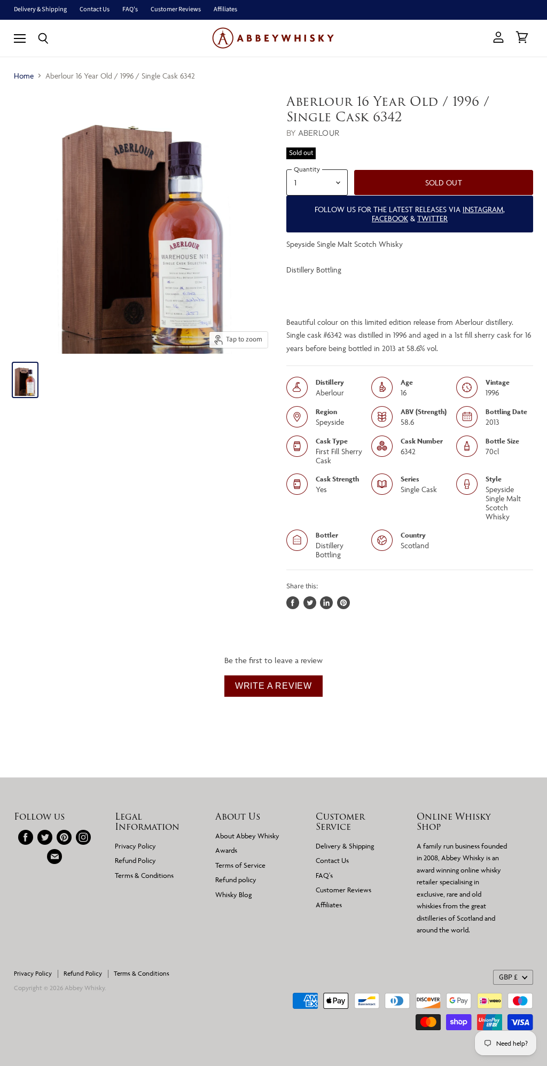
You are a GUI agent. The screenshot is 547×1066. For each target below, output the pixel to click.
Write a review (273, 685)
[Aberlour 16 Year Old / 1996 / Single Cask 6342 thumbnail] (25, 380)
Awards (226, 850)
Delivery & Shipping (40, 9)
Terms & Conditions (144, 875)
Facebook (390, 218)
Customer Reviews (176, 9)
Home (24, 75)
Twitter (432, 218)
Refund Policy (135, 860)
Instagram (483, 209)
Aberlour (319, 133)
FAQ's (130, 9)
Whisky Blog (233, 894)
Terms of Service (240, 865)
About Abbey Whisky (247, 835)
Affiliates (225, 9)
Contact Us (95, 9)
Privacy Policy (135, 846)
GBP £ (508, 977)
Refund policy (235, 879)
